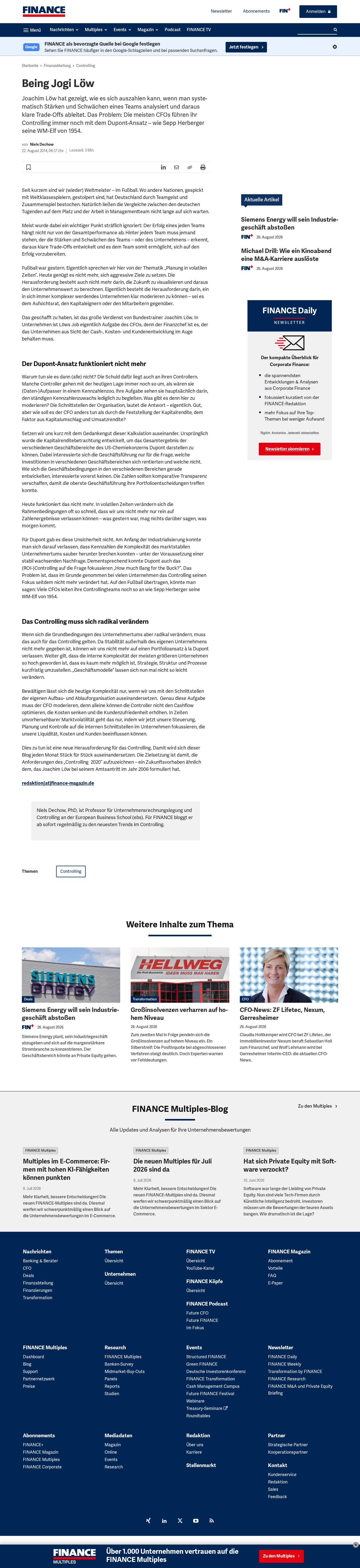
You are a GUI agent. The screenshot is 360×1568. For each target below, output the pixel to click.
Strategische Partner (288, 1445)
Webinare (195, 1401)
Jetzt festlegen (244, 47)
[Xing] (148, 1521)
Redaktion (198, 1436)
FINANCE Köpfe (204, 1281)
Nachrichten (37, 1252)
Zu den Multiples (279, 1556)
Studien (112, 1393)
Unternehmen (120, 1274)
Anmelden (315, 11)
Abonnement (280, 1261)
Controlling (85, 66)
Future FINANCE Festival (210, 1393)
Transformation (145, 999)
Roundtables (198, 1416)
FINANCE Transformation (210, 1379)
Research (115, 1348)
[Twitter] (180, 1521)
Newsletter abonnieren (287, 449)
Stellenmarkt (201, 1465)
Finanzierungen (37, 1290)
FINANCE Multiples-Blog (180, 1109)
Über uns (194, 1445)
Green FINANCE (201, 1364)
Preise (29, 1386)
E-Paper (275, 1283)
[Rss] (211, 1521)
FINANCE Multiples (40, 1150)
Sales (273, 1489)
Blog (27, 1364)
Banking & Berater (40, 1261)
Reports (112, 1386)
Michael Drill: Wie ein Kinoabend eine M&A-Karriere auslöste (286, 255)
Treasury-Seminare (204, 1408)
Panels (111, 1379)
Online (111, 1452)
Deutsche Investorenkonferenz (216, 1371)
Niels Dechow (41, 144)
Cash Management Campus (213, 1386)
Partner (276, 1436)
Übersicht (114, 1261)
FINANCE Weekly (284, 1364)
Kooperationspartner (288, 1452)
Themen (114, 1252)
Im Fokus (195, 1328)
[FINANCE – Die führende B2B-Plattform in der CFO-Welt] (44, 11)
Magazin (113, 1445)
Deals (28, 999)
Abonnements (256, 11)
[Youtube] (195, 1521)
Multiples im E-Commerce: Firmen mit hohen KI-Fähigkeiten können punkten (66, 1169)
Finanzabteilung (57, 66)
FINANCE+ (33, 1445)
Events (194, 1348)
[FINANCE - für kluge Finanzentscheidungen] (285, 10)
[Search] (335, 30)
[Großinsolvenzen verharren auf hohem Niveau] (180, 975)
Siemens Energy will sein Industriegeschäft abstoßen (289, 223)
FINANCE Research (286, 1379)
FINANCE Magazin (289, 1252)
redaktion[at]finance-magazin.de (58, 783)
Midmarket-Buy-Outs (125, 1371)
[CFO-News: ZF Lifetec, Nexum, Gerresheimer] (289, 975)
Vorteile (275, 1268)
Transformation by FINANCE (295, 1371)
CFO (245, 999)
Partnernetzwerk (39, 1379)
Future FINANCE (202, 1320)
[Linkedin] (164, 1521)
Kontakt (277, 1465)
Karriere (194, 1452)
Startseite (30, 66)
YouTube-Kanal (200, 1268)
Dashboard (33, 1357)
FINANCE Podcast (207, 1304)
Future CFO (197, 1313)
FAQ (272, 1275)
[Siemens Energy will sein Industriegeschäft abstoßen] (71, 975)
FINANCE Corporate (42, 1467)
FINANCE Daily (282, 1357)
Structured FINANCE (206, 1357)
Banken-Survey (119, 1364)
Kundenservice (282, 1474)
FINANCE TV (200, 1252)
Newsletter (221, 11)
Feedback (277, 1496)
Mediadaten (118, 1436)
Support (30, 1371)
